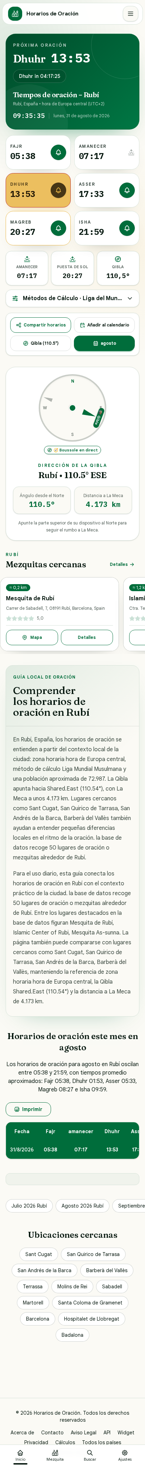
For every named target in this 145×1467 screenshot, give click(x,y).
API (107, 1432)
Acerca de (22, 1432)
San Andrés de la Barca (44, 1270)
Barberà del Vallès (106, 1270)
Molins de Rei (72, 1286)
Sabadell (112, 1286)
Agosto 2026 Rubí (82, 1206)
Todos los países (101, 1442)
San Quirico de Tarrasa (93, 1254)
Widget (126, 1432)
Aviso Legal (83, 1432)
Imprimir (32, 1109)
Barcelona (37, 1319)
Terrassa (33, 1286)
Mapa (36, 637)
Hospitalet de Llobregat (91, 1319)
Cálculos (65, 1442)
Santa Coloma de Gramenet (90, 1303)
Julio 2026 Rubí (29, 1206)
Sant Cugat (38, 1254)
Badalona (72, 1335)
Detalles (119, 564)
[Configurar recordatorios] (58, 152)
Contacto (52, 1432)
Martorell (33, 1303)
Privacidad (36, 1442)
